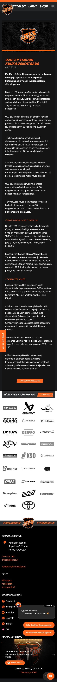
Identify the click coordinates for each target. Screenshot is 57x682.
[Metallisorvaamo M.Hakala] (10, 468)
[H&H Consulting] (28, 421)
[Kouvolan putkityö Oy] (28, 444)
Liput (32, 6)
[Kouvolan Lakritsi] (10, 444)
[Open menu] (53, 6)
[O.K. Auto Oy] (28, 468)
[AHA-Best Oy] (10, 407)
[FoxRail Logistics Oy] (47, 408)
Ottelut (19, 6)
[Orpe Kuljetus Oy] (10, 482)
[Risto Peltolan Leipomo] (47, 482)
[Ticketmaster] (47, 493)
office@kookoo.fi (10, 559)
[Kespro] (28, 432)
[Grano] (10, 420)
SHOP (43, 6)
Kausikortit (7, 583)
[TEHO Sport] (28, 493)
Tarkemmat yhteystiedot (13, 566)
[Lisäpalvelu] (47, 456)
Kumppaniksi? (8, 587)
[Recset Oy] (28, 481)
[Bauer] (28, 408)
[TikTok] (10, 505)
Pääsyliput (7, 580)
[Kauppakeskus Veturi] (10, 432)
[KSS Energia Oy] (47, 444)
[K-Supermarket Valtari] (10, 455)
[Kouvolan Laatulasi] (47, 432)
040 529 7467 (8, 556)
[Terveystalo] (10, 493)
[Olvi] (47, 468)
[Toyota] (28, 505)
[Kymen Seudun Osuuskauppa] (28, 455)
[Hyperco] (47, 420)
